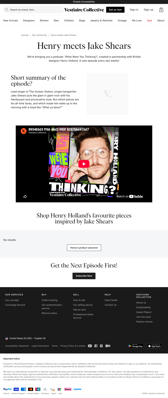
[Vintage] (129, 20)
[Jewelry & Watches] (115, 20)
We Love (137, 20)
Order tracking (49, 300)
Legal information (40, 345)
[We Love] (144, 20)
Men (56, 20)
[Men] (61, 20)
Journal (24, 35)
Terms (55, 345)
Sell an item (115, 9)
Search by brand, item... (23, 9)
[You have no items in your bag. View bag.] (161, 9)
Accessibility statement (17, 345)
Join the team (143, 317)
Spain (54, 393)
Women (44, 20)
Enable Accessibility (84, 1)
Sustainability (143, 307)
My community (39, 35)
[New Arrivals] (20, 20)
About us (141, 302)
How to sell (79, 300)
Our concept (12, 300)
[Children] (76, 20)
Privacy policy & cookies (72, 345)
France (6, 393)
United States (33, 393)
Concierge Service (15, 305)
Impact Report (144, 312)
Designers (29, 20)
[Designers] (37, 20)
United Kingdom (18, 393)
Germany (45, 393)
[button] (161, 9)
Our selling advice (83, 305)
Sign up (148, 9)
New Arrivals (10, 20)
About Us (162, 20)
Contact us (110, 305)
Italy (60, 393)
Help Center (111, 300)
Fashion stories (144, 321)
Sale (149, 20)
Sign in (134, 9)
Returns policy (49, 313)
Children (69, 20)
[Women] (51, 20)
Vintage (122, 20)
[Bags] (87, 20)
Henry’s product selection (84, 247)
